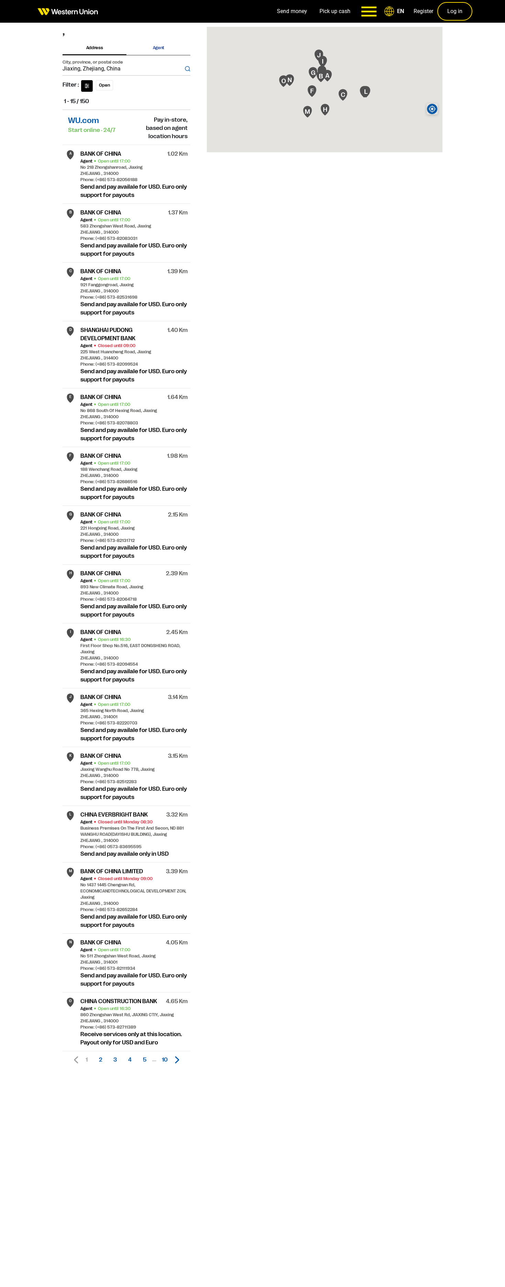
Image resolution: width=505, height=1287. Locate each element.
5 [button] (144, 1060)
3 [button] (115, 1060)
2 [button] (100, 1060)
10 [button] (165, 1060)
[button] (395, 11)
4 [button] (130, 1060)
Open (104, 85)
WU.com (83, 120)
